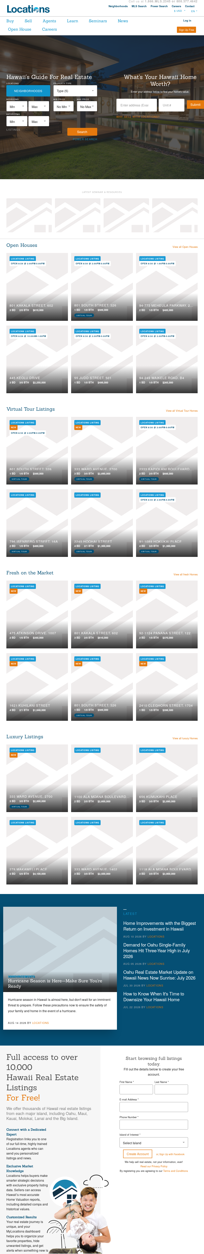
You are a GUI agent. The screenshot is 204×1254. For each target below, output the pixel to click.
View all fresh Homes (186, 574)
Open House (19, 29)
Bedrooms (12, 99)
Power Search (159, 6)
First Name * (127, 1082)
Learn (73, 20)
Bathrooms (13, 114)
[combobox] (75, 90)
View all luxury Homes (185, 738)
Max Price (83, 99)
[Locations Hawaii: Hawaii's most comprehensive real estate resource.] (30, 9)
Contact (189, 6)
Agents (50, 20)
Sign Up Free (186, 30)
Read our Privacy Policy (153, 1151)
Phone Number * (129, 1117)
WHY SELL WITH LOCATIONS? (138, 117)
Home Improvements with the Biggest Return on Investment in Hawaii (159, 926)
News (124, 20)
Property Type (62, 83)
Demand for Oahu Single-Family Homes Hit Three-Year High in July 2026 (156, 950)
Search (82, 131)
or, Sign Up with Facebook (170, 1139)
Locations (12, 83)
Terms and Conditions (175, 1156)
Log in (187, 20)
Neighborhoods (118, 6)
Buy (10, 20)
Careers (176, 6)
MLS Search (139, 6)
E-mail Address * (129, 1099)
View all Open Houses (185, 247)
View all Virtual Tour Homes (182, 410)
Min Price (59, 99)
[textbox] (17, 106)
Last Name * (162, 1082)
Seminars (99, 20)
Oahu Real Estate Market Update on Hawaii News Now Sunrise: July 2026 (159, 975)
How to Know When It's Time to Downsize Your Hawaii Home (153, 996)
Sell (28, 20)
